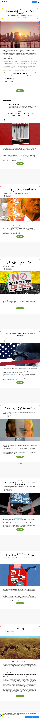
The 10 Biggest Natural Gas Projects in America (20, 335)
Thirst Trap (20, 629)
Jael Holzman (9, 195)
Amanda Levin (8, 415)
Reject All (35, 717)
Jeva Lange (8, 119)
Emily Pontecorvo (9, 340)
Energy (20, 187)
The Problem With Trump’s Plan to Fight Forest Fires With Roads (20, 114)
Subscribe (34, 1)
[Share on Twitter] (6, 100)
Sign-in (29, 1)
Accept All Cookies (28, 717)
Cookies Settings (6, 717)
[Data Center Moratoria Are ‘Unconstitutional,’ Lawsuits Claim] (20, 282)
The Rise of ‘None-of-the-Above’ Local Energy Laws (20, 483)
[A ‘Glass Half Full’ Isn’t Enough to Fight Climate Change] (20, 429)
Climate (20, 9)
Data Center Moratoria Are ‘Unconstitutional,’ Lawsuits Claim (20, 263)
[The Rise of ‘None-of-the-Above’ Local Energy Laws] (20, 503)
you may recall (12, 689)
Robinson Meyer (9, 489)
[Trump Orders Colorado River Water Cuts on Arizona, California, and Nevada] (20, 647)
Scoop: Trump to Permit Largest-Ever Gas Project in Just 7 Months (20, 190)
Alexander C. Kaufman (10, 633)
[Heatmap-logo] (4, 2)
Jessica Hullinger (16, 17)
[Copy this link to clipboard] (10, 100)
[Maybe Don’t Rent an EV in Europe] (20, 575)
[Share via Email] (8, 100)
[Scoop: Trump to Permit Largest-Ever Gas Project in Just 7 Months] (20, 209)
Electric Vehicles (20, 553)
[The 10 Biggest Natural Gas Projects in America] (20, 354)
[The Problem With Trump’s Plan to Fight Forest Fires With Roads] (20, 134)
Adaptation (20, 111)
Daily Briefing (20, 480)
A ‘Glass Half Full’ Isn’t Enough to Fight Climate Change (20, 409)
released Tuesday (10, 374)
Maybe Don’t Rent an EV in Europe (20, 555)
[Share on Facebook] (4, 100)
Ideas (20, 406)
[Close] (38, 714)
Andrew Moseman (9, 560)
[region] (20, 715)
